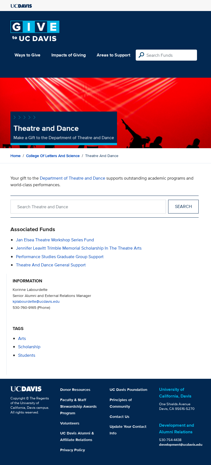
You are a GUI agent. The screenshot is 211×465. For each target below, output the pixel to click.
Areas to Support (113, 55)
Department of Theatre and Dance (72, 178)
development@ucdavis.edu (180, 444)
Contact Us (119, 416)
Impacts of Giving (68, 55)
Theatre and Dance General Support (51, 265)
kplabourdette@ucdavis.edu (36, 301)
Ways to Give (27, 55)
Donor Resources (75, 389)
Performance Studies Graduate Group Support (60, 256)
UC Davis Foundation (128, 389)
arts (22, 338)
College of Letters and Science (53, 155)
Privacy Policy (72, 450)
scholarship (29, 347)
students (26, 355)
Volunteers (69, 423)
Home (15, 155)
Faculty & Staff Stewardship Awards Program (78, 406)
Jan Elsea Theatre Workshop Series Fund (55, 240)
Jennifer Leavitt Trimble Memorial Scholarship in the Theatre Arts (78, 248)
